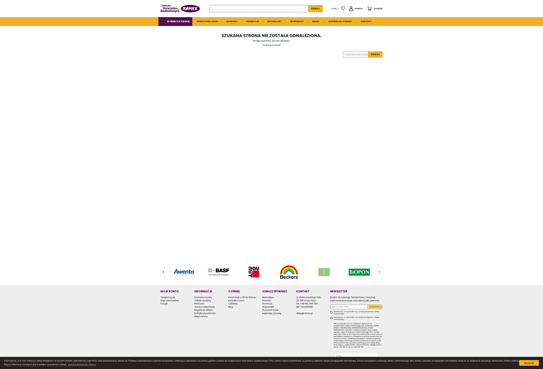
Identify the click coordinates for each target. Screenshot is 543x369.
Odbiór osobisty (202, 300)
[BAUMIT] (219, 272)
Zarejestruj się (167, 297)
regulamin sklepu (372, 317)
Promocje (267, 303)
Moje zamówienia (169, 300)
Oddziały (233, 303)
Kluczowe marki (270, 309)
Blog (230, 306)
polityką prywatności (366, 312)
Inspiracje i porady (271, 313)
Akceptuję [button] (529, 363)
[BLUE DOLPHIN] (359, 272)
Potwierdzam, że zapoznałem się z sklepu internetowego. (356, 313)
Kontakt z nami (236, 300)
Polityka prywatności (205, 313)
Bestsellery (268, 297)
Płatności (199, 303)
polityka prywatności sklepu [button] (82, 364)
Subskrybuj (375, 306)
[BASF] (184, 272)
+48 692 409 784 (308, 303)
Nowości (266, 300)
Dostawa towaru (203, 297)
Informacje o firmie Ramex (242, 297)
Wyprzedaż (268, 306)
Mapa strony (201, 316)
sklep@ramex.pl (304, 313)
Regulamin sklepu (203, 309)
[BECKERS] (254, 272)
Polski (334, 8)
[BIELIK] (289, 272)
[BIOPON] (324, 272)
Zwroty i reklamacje (204, 306)
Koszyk (164, 303)
